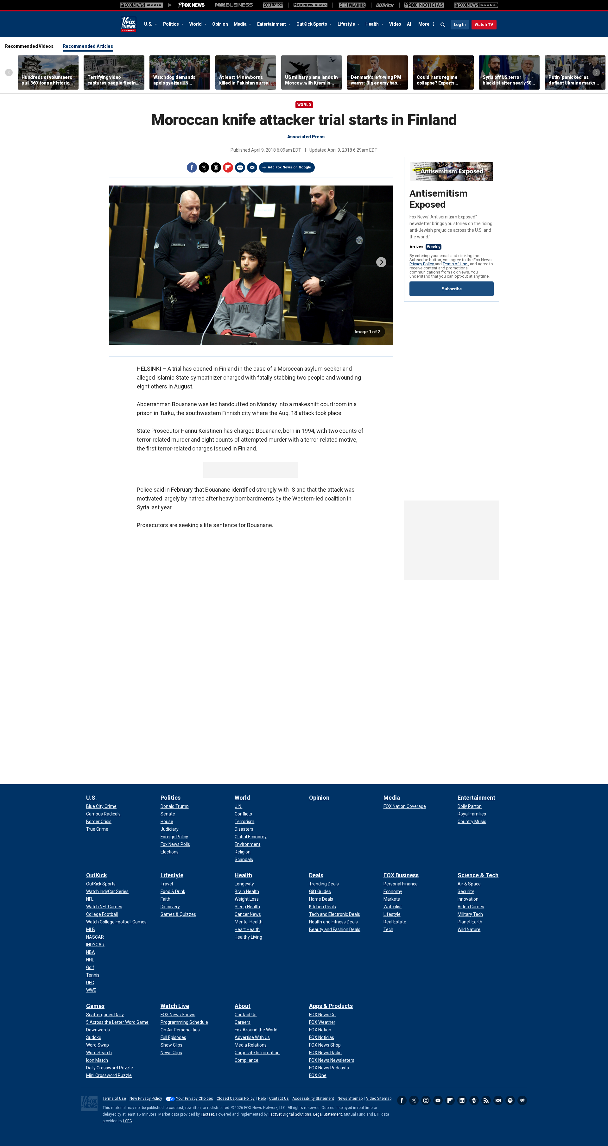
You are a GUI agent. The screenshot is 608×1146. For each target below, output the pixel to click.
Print (240, 167)
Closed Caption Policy (236, 1098)
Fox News (128, 24)
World (196, 24)
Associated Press (306, 136)
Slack (474, 1100)
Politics (171, 24)
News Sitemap (350, 1098)
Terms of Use (455, 263)
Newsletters (498, 1100)
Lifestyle (347, 24)
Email (252, 167)
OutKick (96, 875)
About (242, 1006)
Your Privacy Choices (194, 1098)
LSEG (127, 1121)
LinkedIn (462, 1100)
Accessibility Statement (313, 1098)
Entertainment (272, 24)
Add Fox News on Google (289, 167)
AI (409, 24)
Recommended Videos (29, 46)
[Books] (476, 5)
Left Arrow (9, 72)
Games (95, 1006)
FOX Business (401, 875)
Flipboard (228, 167)
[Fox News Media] (191, 5)
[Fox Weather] (352, 5)
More (423, 24)
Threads (216, 167)
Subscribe (452, 288)
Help (262, 1098)
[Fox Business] (234, 5)
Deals (316, 875)
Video (395, 24)
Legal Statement (327, 1114)
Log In (460, 24)
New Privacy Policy (146, 1098)
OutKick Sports (312, 24)
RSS (486, 1100)
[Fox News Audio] (310, 5)
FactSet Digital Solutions (290, 1114)
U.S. (148, 24)
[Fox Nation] (273, 5)
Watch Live (175, 1006)
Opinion (220, 24)
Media (241, 24)
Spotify (510, 1100)
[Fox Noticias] (424, 5)
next (381, 262)
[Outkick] (385, 5)
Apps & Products (331, 1006)
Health (372, 24)
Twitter (204, 167)
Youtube (438, 1100)
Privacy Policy (422, 263)
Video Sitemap (378, 1098)
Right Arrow (596, 72)
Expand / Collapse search (443, 25)
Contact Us (279, 1098)
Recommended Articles (88, 46)
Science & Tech (478, 875)
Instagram (426, 1100)
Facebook (192, 167)
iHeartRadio (522, 1100)
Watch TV (484, 24)
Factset (207, 1114)
